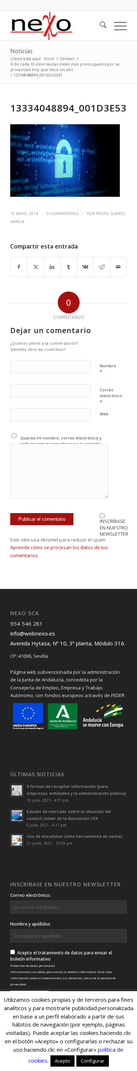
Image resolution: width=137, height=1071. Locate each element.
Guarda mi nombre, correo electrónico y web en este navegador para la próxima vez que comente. (61, 444)
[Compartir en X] (35, 266)
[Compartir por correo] (118, 266)
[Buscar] (99, 25)
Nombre (108, 369)
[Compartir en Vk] (85, 266)
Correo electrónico (111, 396)
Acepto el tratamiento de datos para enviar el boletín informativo (63, 968)
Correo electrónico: (30, 895)
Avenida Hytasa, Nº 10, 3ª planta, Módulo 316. (67, 643)
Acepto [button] (62, 1061)
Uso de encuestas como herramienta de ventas (74, 836)
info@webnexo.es (32, 633)
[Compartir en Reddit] (102, 266)
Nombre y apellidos (30, 924)
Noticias (21, 51)
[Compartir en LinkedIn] (52, 266)
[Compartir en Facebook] (19, 266)
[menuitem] (99, 25)
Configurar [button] (92, 1061)
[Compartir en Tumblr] (69, 266)
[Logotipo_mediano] (56, 25)
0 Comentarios (62, 213)
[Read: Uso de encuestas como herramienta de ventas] (16, 840)
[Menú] (117, 25)
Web (104, 414)
